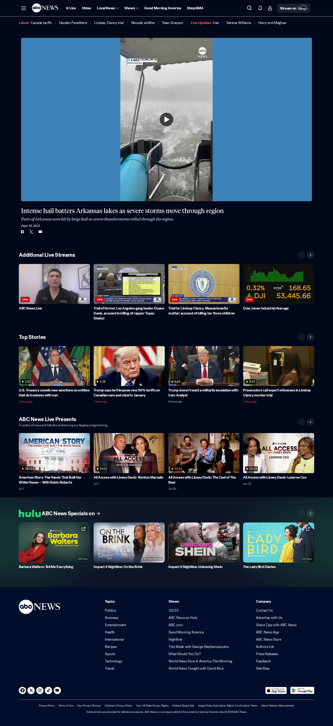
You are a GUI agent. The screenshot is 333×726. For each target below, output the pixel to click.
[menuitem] (41, 23)
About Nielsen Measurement (277, 705)
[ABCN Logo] (45, 8)
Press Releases (267, 654)
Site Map (262, 668)
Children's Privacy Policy (119, 705)
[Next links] (310, 513)
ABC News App (267, 632)
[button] (23, 8)
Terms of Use (65, 705)
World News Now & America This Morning (200, 661)
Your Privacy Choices (89, 705)
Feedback (263, 661)
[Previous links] (301, 513)
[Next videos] (310, 255)
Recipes (111, 647)
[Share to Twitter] (31, 231)
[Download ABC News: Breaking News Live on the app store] (276, 690)
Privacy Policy (47, 705)
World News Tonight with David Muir (196, 668)
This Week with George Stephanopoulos (199, 647)
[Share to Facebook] (22, 231)
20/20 (174, 610)
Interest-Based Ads (183, 705)
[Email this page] (40, 231)
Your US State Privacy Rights (152, 705)
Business (111, 618)
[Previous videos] (301, 255)
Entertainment (115, 625)
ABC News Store (268, 639)
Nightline (175, 639)
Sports (110, 654)
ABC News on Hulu (183, 618)
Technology (113, 661)
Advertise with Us (269, 618)
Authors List (265, 647)
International (114, 639)
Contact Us (264, 610)
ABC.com (176, 625)
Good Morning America (186, 632)
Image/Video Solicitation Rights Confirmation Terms (228, 705)
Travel (109, 668)
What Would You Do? (184, 654)
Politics (110, 610)
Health (110, 632)
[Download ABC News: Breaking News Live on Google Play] (302, 690)
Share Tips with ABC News (276, 625)
